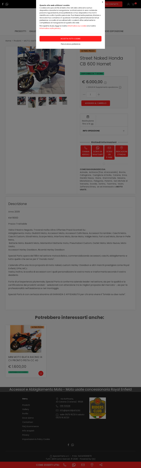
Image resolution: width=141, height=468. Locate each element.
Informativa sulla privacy (50, 28)
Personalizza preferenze (70, 44)
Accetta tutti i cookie (70, 38)
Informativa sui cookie (77, 26)
